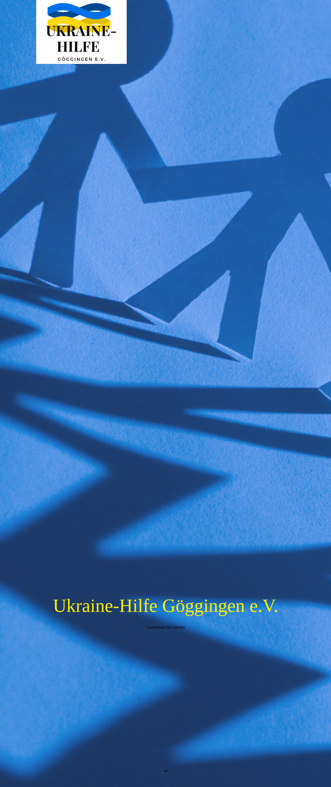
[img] (165, 393)
